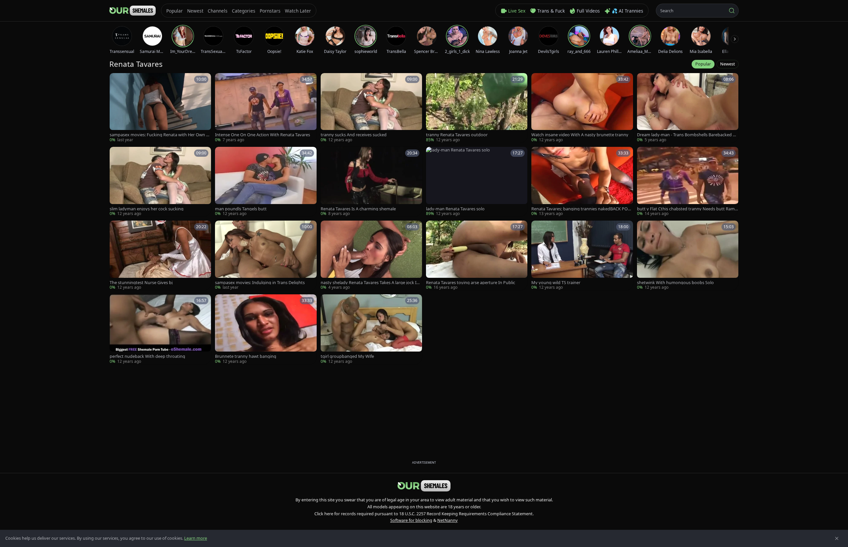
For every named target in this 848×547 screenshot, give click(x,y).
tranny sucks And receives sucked (354, 135)
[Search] (731, 10)
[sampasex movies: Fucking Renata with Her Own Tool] (160, 108)
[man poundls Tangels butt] (265, 182)
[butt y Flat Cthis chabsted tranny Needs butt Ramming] (687, 182)
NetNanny (447, 520)
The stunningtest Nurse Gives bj (141, 282)
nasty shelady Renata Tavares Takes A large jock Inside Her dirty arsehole (371, 282)
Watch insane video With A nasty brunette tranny (579, 135)
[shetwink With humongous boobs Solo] (687, 255)
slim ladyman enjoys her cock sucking (147, 209)
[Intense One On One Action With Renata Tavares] (265, 108)
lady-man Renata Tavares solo (455, 209)
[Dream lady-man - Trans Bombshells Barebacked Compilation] (687, 108)
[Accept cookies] (837, 538)
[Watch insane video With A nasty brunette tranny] (582, 108)
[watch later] (117, 80)
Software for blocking (411, 520)
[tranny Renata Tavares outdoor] (476, 108)
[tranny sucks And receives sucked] (371, 108)
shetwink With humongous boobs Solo (675, 282)
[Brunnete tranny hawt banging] (265, 329)
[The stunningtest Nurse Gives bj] (160, 255)
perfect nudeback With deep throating (147, 356)
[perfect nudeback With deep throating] (160, 329)
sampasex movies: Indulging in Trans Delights (260, 282)
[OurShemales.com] (132, 11)
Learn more (195, 538)
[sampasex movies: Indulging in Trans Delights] (265, 255)
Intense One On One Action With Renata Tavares (262, 135)
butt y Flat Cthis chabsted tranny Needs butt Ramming (686, 209)
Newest (727, 64)
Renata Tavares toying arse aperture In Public (470, 282)
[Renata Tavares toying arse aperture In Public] (476, 255)
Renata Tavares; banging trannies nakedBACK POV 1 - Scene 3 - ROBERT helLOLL (580, 209)
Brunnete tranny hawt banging (245, 356)
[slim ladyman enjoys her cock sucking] (160, 182)
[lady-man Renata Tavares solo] (476, 182)
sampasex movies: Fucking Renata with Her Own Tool (160, 135)
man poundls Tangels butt (241, 209)
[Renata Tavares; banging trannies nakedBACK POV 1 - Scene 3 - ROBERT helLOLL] (582, 182)
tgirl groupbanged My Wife (347, 356)
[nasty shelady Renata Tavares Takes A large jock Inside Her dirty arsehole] (371, 255)
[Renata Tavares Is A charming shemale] (371, 182)
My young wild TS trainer (555, 282)
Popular (703, 64)
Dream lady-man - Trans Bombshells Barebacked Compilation (687, 135)
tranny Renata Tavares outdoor (457, 135)
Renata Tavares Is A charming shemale (358, 209)
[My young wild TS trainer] (582, 255)
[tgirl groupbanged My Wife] (371, 329)
